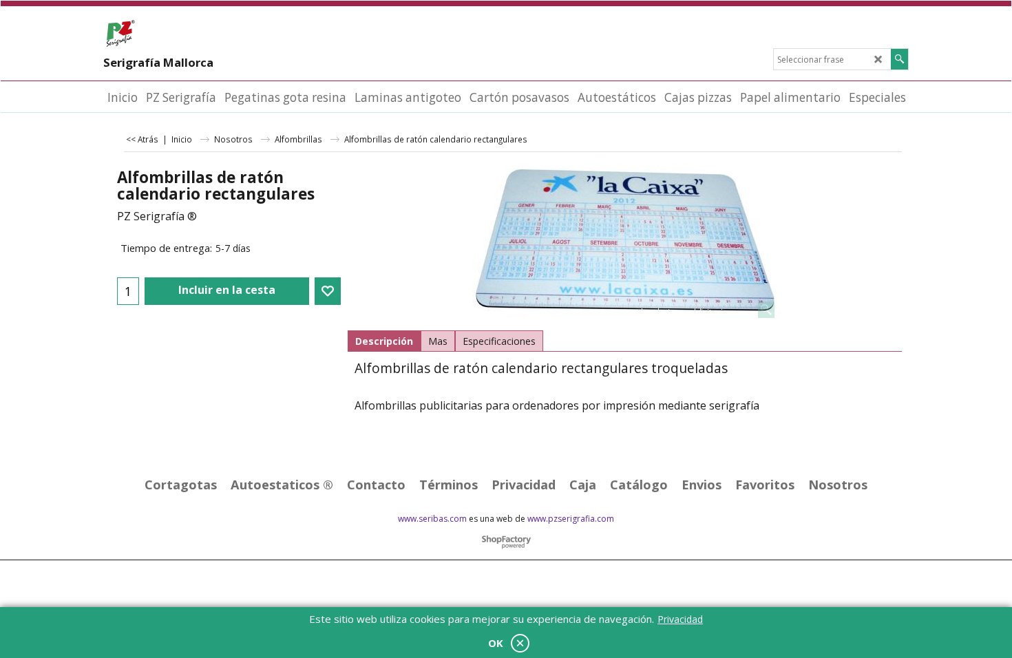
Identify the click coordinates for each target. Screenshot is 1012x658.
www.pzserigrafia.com (570, 518)
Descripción (384, 341)
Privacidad (680, 619)
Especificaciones (499, 341)
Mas (437, 341)
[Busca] (899, 59)
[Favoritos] (328, 291)
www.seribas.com (432, 518)
